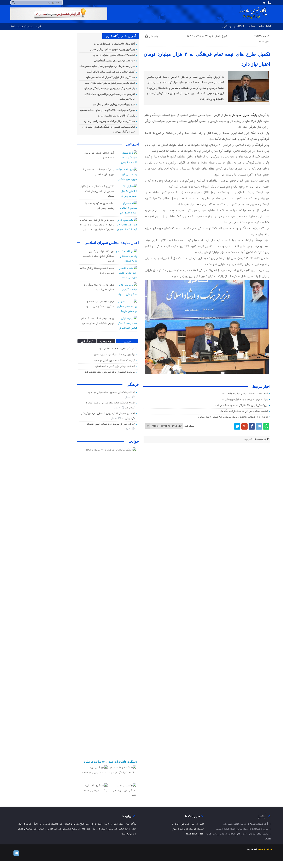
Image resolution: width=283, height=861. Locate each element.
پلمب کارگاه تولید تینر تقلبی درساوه (116, 115)
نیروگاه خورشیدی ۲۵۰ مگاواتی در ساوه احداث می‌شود (241, 405)
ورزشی (227, 26)
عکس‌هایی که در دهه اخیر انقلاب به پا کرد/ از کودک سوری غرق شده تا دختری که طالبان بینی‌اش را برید (97, 224)
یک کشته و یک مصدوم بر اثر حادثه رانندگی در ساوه (109, 88)
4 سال (128, 397)
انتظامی (239, 26)
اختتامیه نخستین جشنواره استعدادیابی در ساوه (111, 392)
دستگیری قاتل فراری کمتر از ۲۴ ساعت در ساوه (110, 77)
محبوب (105, 341)
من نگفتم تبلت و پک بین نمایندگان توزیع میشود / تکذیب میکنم (98, 256)
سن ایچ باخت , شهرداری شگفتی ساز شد (114, 104)
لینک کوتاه (189, 426)
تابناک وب (252, 849)
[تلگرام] (264, 3)
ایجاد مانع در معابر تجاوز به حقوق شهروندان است (244, 399)
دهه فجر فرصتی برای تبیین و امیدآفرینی (114, 60)
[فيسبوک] (252, 426)
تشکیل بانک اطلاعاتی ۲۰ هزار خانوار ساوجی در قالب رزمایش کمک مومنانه (97, 191)
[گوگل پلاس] (244, 426)
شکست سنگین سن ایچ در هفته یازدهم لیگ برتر (244, 411)
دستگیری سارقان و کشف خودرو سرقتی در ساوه (109, 121)
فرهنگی (133, 385)
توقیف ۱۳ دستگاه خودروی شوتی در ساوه (114, 54)
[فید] (269, 3)
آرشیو (262, 816)
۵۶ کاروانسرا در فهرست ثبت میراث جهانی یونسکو (111, 424)
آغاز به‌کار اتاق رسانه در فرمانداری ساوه (114, 43)
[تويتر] (237, 426)
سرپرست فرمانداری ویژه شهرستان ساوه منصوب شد (107, 66)
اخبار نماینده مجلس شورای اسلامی (112, 243)
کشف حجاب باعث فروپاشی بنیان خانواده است (245, 394)
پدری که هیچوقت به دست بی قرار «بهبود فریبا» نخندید (242, 829)
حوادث (251, 26)
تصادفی (87, 341)
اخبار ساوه (265, 26)
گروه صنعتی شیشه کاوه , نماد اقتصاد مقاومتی (245, 824)
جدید (127, 341)
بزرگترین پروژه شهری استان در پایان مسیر (112, 49)
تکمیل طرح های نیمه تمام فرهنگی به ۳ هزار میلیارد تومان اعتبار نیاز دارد (207, 59)
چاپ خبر (153, 36)
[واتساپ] (266, 426)
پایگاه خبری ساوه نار (244, 115)
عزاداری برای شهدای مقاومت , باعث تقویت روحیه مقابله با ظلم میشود (233, 417)
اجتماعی (132, 144)
